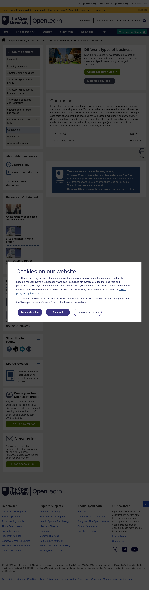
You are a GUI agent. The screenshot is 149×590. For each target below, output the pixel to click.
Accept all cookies (30, 312)
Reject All (58, 312)
